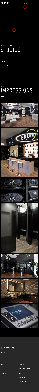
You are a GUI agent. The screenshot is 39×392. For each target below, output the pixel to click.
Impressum (23, 364)
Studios (3, 373)
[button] (14, 30)
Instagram (23, 381)
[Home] (5, 3)
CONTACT (3, 352)
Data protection (25, 369)
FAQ (2, 377)
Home (2, 364)
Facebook (23, 377)
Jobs (21, 373)
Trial (2, 369)
